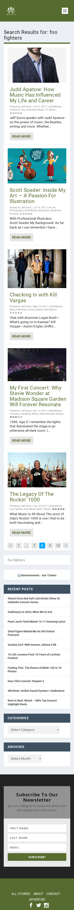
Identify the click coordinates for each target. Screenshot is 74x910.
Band (12, 309)
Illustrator (56, 210)
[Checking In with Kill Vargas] (37, 268)
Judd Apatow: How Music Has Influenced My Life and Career (35, 94)
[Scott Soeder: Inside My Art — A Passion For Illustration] (37, 165)
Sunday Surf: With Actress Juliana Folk (32, 644)
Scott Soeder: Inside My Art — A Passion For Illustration (38, 195)
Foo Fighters (16, 509)
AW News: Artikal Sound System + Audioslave (36, 690)
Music (41, 109)
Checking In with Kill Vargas (33, 297)
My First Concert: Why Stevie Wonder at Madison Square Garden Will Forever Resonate (38, 396)
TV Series (50, 109)
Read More (21, 136)
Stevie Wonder (46, 413)
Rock (39, 509)
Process (14, 213)
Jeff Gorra (26, 106)
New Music (50, 309)
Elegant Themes (36, 883)
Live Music (25, 413)
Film (23, 109)
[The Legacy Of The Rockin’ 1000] (37, 469)
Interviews (31, 109)
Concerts (14, 413)
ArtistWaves (54, 106)
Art (50, 207)
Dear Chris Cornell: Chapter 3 (26, 681)
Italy (26, 509)
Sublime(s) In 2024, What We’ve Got (30, 612)
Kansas (32, 309)
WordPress (37, 887)
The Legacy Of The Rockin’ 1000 (32, 497)
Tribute (59, 413)
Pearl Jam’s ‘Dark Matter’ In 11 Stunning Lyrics (36, 621)
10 (58, 545)
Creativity (15, 109)
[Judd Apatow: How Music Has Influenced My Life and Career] (37, 65)
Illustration (44, 210)
